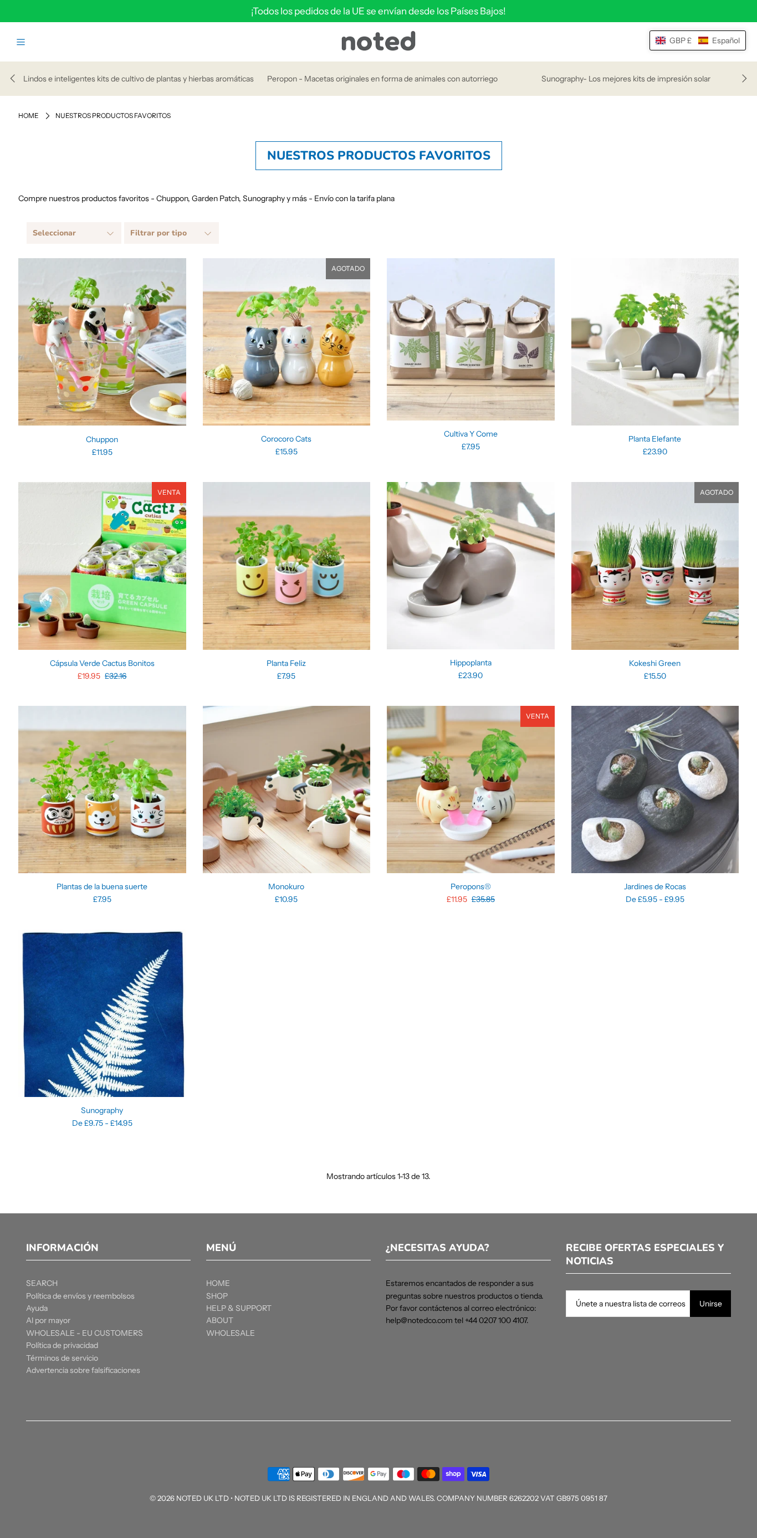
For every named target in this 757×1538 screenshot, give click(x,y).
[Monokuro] (287, 790)
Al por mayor (48, 1320)
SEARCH (42, 1283)
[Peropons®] (471, 790)
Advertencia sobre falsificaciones (83, 1370)
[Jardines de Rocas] (655, 790)
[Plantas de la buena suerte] (102, 790)
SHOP (217, 1296)
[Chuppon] (102, 342)
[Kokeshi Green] (655, 566)
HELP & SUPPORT (239, 1308)
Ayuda (37, 1308)
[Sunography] (102, 1014)
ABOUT (219, 1320)
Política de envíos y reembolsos (80, 1296)
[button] (697, 40)
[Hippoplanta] (471, 565)
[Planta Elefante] (655, 341)
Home (28, 115)
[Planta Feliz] (287, 566)
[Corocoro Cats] (287, 342)
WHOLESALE (230, 1333)
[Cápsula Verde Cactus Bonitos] (102, 566)
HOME (218, 1283)
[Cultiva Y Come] (471, 339)
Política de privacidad (62, 1345)
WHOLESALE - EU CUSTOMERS (84, 1333)
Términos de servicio (62, 1358)
